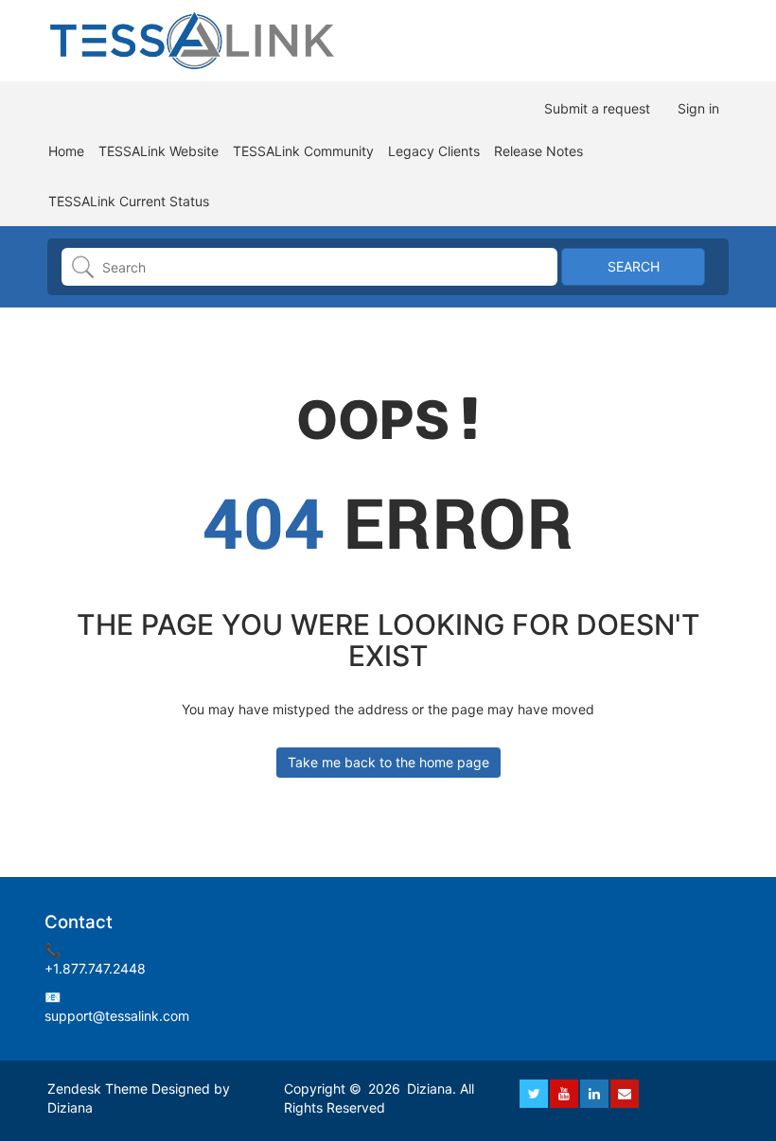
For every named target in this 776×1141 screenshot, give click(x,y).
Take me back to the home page (388, 762)
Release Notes (538, 151)
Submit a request (597, 108)
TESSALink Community (303, 151)
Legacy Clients (434, 151)
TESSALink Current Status (128, 201)
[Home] (193, 39)
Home (66, 151)
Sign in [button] (698, 108)
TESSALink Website (158, 151)
